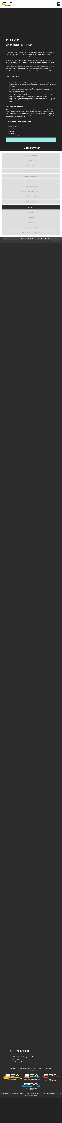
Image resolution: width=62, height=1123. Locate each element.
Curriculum (30, 238)
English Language (31, 155)
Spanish (31, 217)
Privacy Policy (49, 1068)
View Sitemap (13, 1068)
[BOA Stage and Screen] (31, 1086)
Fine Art (31, 223)
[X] (32, 249)
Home (22, 238)
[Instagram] (30, 249)
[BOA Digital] (9, 4)
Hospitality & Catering (31, 228)
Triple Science (31, 202)
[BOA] (32, 1077)
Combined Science (31, 171)
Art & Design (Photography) (31, 233)
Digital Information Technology (31, 192)
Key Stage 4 (39, 238)
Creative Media (31, 197)
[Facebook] (27, 249)
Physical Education (31, 176)
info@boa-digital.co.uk (18, 1062)
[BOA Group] (50, 1077)
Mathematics (31, 166)
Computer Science (31, 186)
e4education (18, 1071)
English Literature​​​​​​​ (31, 161)
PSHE (31, 181)
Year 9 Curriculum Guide (51, 238)
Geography (31, 212)
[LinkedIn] (34, 249)
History (31, 207)
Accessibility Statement (24, 1068)
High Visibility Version (38, 1068)
